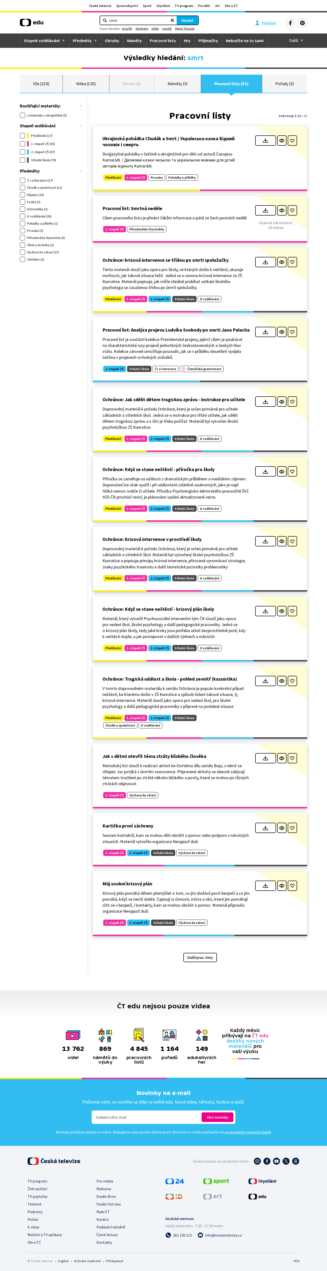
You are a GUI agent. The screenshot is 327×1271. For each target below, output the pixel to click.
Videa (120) (86, 83)
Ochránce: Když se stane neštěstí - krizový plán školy (158, 609)
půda (155, 28)
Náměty (134, 41)
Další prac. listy (200, 957)
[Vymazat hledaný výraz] (172, 20)
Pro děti (204, 6)
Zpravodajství (127, 6)
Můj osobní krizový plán (127, 884)
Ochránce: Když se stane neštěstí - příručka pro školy (158, 469)
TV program (184, 6)
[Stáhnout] (265, 140)
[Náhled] (282, 140)
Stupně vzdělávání (42, 41)
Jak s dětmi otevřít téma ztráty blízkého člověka (154, 756)
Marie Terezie (185, 28)
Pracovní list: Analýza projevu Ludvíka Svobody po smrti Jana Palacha (176, 330)
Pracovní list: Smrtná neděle (132, 208)
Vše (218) (41, 83)
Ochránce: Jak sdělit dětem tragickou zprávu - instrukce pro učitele (173, 399)
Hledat (187, 20)
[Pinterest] (302, 23)
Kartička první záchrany (127, 826)
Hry (187, 41)
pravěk (127, 28)
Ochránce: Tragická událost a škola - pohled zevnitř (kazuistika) (169, 679)
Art (217, 6)
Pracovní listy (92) (231, 83)
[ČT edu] (31, 24)
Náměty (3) (177, 83)
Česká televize (100, 6)
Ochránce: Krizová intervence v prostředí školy (152, 539)
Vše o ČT (231, 6)
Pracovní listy (163, 41)
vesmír (167, 28)
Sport (147, 6)
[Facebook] (290, 23)
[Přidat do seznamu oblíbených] (292, 140)
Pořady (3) (284, 83)
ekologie (141, 28)
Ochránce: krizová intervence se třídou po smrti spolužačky (165, 260)
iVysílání (163, 6)
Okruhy (112, 41)
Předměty (82, 41)
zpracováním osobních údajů (247, 1132)
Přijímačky (208, 41)
